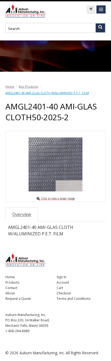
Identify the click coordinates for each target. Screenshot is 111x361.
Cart (60, 288)
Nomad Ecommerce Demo (26, 11)
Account (63, 282)
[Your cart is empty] (91, 9)
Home (10, 277)
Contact (11, 288)
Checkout (64, 293)
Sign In (61, 277)
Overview (21, 214)
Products (12, 282)
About (10, 293)
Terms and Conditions (74, 298)
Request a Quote (18, 298)
